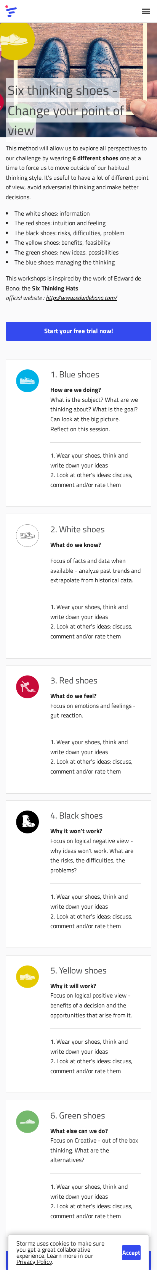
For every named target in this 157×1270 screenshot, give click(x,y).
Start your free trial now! (78, 331)
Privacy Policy (34, 1261)
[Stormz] (11, 11)
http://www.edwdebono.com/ (81, 297)
